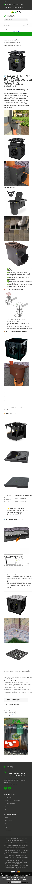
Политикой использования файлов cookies (15, 879)
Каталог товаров (13, 39)
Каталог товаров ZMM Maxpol (12, 40)
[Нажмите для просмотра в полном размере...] (16, 134)
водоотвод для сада (20, 686)
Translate (16, 715)
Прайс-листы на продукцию (12, 800)
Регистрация (8, 820)
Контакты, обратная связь (12, 810)
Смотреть (16, 751)
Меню (7, 25)
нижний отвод (17, 692)
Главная (11, 34)
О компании (8, 797)
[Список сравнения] (27, 25)
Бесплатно (8, 830)
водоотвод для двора (10, 691)
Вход (6, 817)
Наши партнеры (9, 806)
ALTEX (8, 767)
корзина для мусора (17, 684)
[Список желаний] (24, 25)
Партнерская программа (11, 827)
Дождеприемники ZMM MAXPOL (22, 689)
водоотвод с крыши (15, 687)
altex (5, 679)
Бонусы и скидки (9, 824)
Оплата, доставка (10, 803)
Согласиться (16, 882)
